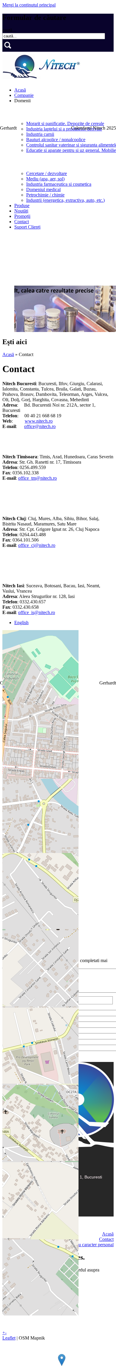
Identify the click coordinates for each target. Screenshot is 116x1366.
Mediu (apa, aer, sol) (45, 178)
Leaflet (8, 1337)
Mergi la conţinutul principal (29, 4)
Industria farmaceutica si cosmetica (58, 184)
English (21, 622)
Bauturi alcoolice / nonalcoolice (55, 139)
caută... (9, 30)
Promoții (22, 216)
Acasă (20, 89)
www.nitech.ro (39, 421)
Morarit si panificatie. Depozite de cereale (65, 123)
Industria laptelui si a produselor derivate (64, 128)
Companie (24, 95)
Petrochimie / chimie (45, 194)
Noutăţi (21, 210)
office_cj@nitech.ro (36, 545)
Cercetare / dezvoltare (46, 173)
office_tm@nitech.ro (37, 478)
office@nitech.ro (40, 426)
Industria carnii (40, 134)
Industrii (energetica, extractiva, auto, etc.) (65, 200)
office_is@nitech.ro (36, 612)
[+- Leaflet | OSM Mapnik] (58, 667)
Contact (21, 221)
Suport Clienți (27, 226)
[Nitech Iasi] (61, 1360)
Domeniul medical (43, 189)
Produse (21, 205)
